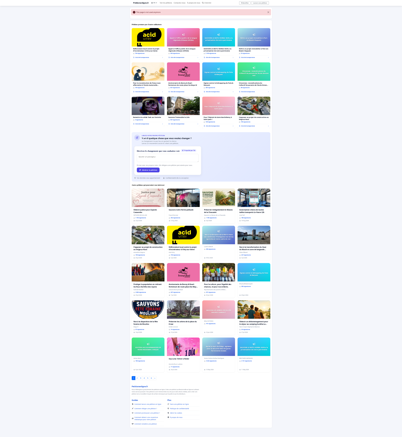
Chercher (207, 3)
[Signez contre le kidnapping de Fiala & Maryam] (218, 78)
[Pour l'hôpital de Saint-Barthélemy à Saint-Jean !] (218, 112)
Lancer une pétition (260, 3)
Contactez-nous (179, 3)
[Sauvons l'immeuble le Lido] (183, 111)
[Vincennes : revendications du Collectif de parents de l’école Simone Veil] (254, 78)
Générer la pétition (149, 170)
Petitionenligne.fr (141, 3)
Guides (135, 400)
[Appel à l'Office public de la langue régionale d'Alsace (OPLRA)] (183, 44)
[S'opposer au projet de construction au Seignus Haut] (254, 112)
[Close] (268, 12)
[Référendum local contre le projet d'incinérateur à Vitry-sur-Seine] (148, 44)
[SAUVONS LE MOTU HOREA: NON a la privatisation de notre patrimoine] (218, 44)
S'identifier (245, 3)
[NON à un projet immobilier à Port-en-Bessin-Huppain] (254, 44)
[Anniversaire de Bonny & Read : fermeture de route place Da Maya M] (183, 78)
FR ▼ (155, 3)
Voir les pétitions (166, 3)
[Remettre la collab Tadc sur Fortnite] (148, 111)
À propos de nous (193, 3)
